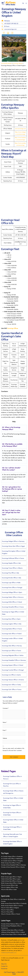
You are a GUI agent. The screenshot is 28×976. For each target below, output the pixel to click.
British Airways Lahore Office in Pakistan (11, 883)
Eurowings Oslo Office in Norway (12, 646)
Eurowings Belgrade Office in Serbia (12, 655)
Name (5, 722)
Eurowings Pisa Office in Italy (10, 573)
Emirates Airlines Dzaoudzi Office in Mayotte (13, 867)
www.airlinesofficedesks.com (13, 958)
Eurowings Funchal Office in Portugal (13, 670)
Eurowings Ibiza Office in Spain (11, 619)
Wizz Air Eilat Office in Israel (9, 889)
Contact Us (4, 966)
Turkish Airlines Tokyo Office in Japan (10, 879)
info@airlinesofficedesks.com (8, 952)
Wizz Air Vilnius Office (7, 912)
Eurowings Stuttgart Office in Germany (13, 541)
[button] (23, 3)
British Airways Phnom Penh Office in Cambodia (14, 903)
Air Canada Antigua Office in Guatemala (12, 856)
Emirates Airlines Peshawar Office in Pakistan (13, 924)
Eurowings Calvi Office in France (11, 689)
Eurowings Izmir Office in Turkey (11, 685)
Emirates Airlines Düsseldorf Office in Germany (13, 865)
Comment (6, 708)
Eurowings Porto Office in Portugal (12, 587)
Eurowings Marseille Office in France (13, 607)
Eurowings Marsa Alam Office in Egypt (13, 546)
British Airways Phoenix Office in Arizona (12, 905)
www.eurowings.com (20, 128)
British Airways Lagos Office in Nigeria (11, 877)
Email (5, 730)
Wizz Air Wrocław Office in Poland (10, 914)
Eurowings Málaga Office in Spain (12, 592)
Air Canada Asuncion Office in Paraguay (12, 861)
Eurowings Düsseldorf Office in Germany (14, 660)
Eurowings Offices (17, 63)
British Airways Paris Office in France (11, 863)
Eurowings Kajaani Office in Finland (12, 665)
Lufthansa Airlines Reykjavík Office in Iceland (13, 932)
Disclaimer (4, 969)
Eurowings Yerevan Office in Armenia (13, 680)
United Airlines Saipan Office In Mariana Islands (13, 934)
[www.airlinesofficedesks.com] (8, 3)
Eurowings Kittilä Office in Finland (12, 602)
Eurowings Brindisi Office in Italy (11, 578)
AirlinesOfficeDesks (6, 63)
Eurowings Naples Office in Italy (11, 563)
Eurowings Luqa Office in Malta (11, 583)
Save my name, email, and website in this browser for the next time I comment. (13, 749)
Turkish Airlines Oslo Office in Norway (11, 881)
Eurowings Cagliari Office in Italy (11, 624)
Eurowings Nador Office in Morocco (13, 597)
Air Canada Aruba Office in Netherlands (11, 858)
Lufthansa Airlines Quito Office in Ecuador (12, 930)
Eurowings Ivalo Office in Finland (11, 634)
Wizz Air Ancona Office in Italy (9, 885)
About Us (3, 964)
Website (5, 738)
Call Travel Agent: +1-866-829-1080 (14, 973)
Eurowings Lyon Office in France (11, 651)
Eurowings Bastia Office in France (12, 629)
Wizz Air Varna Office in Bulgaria (10, 908)
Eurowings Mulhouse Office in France (13, 558)
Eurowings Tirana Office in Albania (12, 568)
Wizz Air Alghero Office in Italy (9, 887)
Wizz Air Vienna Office (7, 910)
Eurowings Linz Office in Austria (11, 675)
